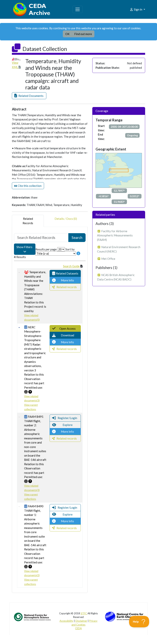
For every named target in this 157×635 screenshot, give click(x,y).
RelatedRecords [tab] (28, 221)
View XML (15, 65)
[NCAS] (33, 616)
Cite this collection (29, 185)
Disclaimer (81, 620)
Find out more (83, 34)
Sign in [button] (138, 9)
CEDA (78, 628)
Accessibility (66, 620)
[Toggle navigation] (77, 9)
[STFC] (124, 616)
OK (67, 34)
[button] (29, 95)
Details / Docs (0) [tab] (66, 218)
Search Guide (71, 266)
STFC (84, 613)
